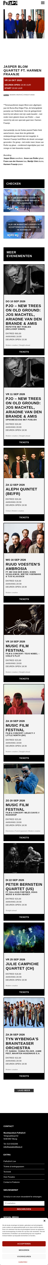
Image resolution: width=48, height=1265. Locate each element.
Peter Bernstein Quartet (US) (24, 888)
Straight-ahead (29, 94)
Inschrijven (24, 1209)
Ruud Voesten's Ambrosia (23, 569)
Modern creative (16, 94)
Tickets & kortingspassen (13, 1167)
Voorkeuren (24, 1256)
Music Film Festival (23, 650)
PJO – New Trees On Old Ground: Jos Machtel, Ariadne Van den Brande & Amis (24, 317)
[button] (44, 1221)
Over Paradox (9, 1177)
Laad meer (24, 1090)
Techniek (7, 1172)
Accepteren (24, 1244)
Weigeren (24, 1250)
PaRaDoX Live (9, 1161)
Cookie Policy (23, 1262)
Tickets (29, 352)
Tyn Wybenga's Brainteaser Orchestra (24, 1045)
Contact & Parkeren (11, 1182)
